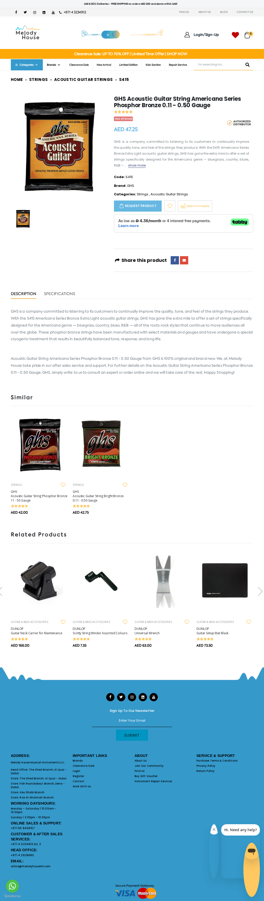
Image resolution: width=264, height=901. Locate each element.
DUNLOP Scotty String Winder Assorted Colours (100, 631)
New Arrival (104, 64)
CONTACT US (245, 12)
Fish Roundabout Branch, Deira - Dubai (38, 785)
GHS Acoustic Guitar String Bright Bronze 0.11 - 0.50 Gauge (98, 496)
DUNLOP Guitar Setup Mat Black (212, 631)
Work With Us (82, 786)
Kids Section (153, 64)
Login (76, 771)
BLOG (224, 12)
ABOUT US (204, 12)
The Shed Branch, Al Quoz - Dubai (39, 771)
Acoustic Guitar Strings (83, 79)
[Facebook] (175, 260)
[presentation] (259, 591)
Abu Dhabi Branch (32, 792)
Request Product (140, 206)
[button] (249, 32)
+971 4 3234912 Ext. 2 (26, 844)
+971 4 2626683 (22, 855)
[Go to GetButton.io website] (12, 895)
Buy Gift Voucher (146, 776)
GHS (130, 185)
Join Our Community (149, 766)
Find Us (139, 771)
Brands (77, 761)
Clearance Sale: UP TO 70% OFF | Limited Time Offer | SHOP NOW (130, 54)
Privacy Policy (205, 766)
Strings (38, 79)
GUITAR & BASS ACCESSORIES (29, 622)
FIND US (184, 12)
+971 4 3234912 (73, 12)
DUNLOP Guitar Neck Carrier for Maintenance (36, 631)
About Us (141, 761)
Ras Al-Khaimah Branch (36, 797)
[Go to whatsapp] (12, 886)
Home (17, 79)
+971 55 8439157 (23, 828)
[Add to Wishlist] (169, 206)
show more (137, 165)
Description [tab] (23, 294)
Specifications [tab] (59, 294)
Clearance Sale (79, 64)
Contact (78, 781)
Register (78, 776)
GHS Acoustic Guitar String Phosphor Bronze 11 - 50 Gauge (39, 496)
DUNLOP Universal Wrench (147, 631)
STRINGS (16, 485)
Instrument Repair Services (153, 781)
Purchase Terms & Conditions (216, 761)
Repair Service (178, 64)
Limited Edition (128, 64)
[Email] (184, 260)
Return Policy (205, 771)
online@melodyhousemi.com (31, 866)
